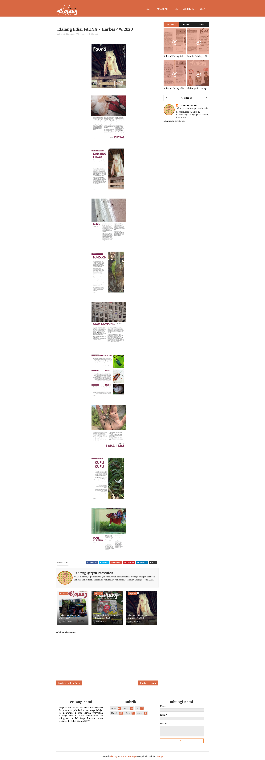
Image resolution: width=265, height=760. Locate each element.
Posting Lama (148, 683)
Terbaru (186, 24)
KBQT (202, 8)
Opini (128, 713)
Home (147, 8)
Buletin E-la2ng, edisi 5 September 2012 (198, 56)
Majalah (162, 8)
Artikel (188, 8)
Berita (126, 708)
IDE (176, 8)
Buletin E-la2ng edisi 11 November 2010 (175, 88)
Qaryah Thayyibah (188, 105)
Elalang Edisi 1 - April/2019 (198, 88)
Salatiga (159, 756)
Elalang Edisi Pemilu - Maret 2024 (69, 616)
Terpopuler (171, 24)
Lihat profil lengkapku (174, 121)
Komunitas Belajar (128, 756)
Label (201, 24)
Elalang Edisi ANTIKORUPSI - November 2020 (107, 616)
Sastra (139, 713)
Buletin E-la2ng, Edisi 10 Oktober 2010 (175, 56)
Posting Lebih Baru (69, 683)
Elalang (113, 756)
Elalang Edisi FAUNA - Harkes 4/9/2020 (138, 616)
